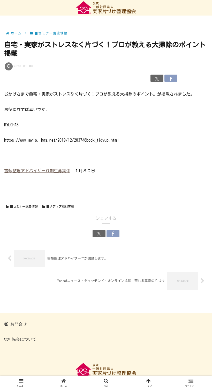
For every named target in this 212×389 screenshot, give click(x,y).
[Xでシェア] (156, 78)
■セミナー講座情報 (24, 206)
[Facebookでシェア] (170, 78)
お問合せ (18, 324)
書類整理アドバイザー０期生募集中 (37, 171)
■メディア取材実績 (60, 206)
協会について (24, 339)
